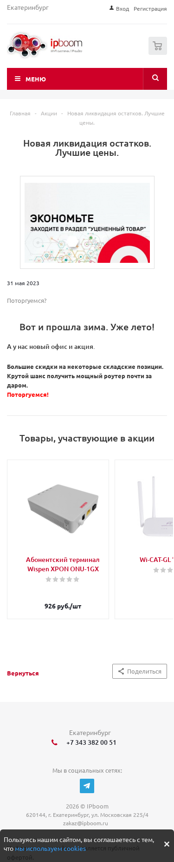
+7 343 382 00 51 (90, 742)
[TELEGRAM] (87, 786)
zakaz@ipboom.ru (87, 823)
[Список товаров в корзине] (159, 53)
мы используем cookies (50, 848)
